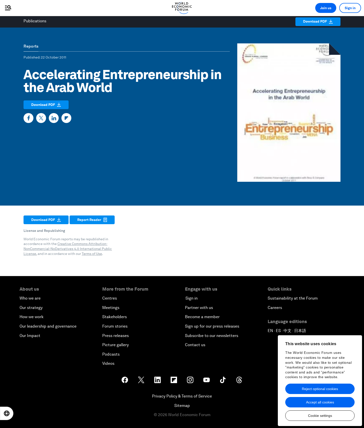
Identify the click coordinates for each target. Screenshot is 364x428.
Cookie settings (320, 416)
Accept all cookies (320, 402)
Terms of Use (92, 254)
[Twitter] (41, 118)
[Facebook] (28, 118)
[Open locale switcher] (6, 413)
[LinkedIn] (54, 118)
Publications (35, 21)
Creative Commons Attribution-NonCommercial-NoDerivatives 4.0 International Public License (68, 248)
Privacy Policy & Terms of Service (182, 396)
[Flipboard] (66, 118)
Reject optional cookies (320, 389)
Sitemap (182, 405)
